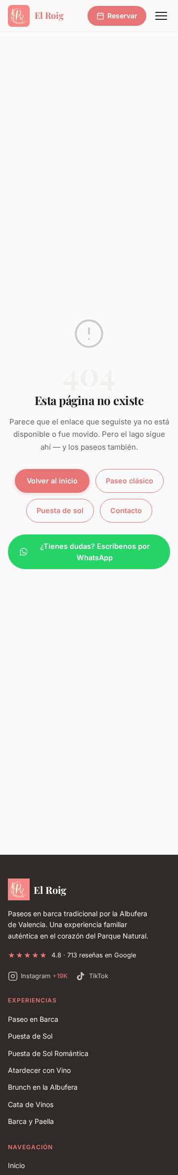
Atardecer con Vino (39, 1070)
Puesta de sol (60, 510)
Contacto (126, 510)
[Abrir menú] (161, 16)
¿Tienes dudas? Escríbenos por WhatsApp (95, 552)
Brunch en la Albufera (43, 1087)
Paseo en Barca (33, 1019)
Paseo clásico (129, 480)
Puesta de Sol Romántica (48, 1053)
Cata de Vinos (30, 1104)
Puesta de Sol (30, 1036)
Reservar (122, 15)
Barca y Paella (31, 1121)
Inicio (16, 1165)
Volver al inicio (52, 480)
